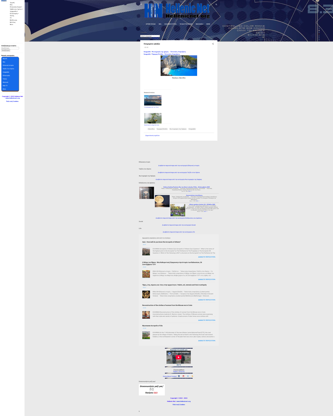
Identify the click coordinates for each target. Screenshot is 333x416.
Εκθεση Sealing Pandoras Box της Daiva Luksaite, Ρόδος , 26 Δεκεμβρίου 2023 (186, 187)
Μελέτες (12, 22)
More (208, 24)
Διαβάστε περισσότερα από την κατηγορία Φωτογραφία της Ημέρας (179, 179)
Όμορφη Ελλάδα (157, 54)
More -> (190, 191)
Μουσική (5, 82)
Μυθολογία (13, 20)
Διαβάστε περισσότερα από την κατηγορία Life (179, 232)
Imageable (199, 24)
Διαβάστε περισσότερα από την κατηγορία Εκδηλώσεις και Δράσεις (179, 218)
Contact (174, 376)
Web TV (5, 85)
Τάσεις (12, 15)
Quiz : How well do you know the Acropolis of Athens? (161, 242)
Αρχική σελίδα (151, 24)
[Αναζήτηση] (216, 4)
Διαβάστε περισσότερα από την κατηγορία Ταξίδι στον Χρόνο (179, 172)
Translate (155, 38)
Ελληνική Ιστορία (8, 65)
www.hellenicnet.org (184, 401)
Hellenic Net (3, 5)
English (175, 371)
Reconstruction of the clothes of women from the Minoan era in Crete (167, 305)
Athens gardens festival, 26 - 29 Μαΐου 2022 (202, 204)
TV (11, 18)
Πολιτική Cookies (179, 404)
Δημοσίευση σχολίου (152, 135)
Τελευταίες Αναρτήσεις (178, 52)
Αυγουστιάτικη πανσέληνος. (194, 195)
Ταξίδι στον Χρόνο (186, 24)
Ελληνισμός (6, 75)
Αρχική (12, 2)
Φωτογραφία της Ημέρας (178, 129)
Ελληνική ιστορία (170, 24)
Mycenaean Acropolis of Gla (152, 326)
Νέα (160, 24)
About (169, 376)
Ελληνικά (181, 371)
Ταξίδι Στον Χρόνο (8, 69)
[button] (213, 44)
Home (165, 376)
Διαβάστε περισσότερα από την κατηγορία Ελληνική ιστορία (178, 165)
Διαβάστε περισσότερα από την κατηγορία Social (179, 225)
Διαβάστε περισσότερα (206, 257)
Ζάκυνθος (151, 129)
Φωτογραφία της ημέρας (160, 52)
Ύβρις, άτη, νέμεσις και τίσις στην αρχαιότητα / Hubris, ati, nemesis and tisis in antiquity (174, 285)
